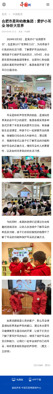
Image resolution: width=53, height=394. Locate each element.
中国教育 (18, 14)
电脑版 (19, 379)
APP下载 (36, 379)
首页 (4, 14)
